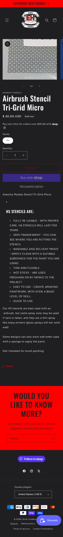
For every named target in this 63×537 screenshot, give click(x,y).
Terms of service (21, 529)
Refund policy (28, 523)
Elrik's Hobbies (30, 519)
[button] (7, 20)
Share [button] (9, 366)
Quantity (7, 148)
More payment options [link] (31, 186)
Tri (9, 141)
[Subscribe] (52, 438)
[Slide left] (24, 86)
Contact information (43, 529)
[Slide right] (39, 86)
